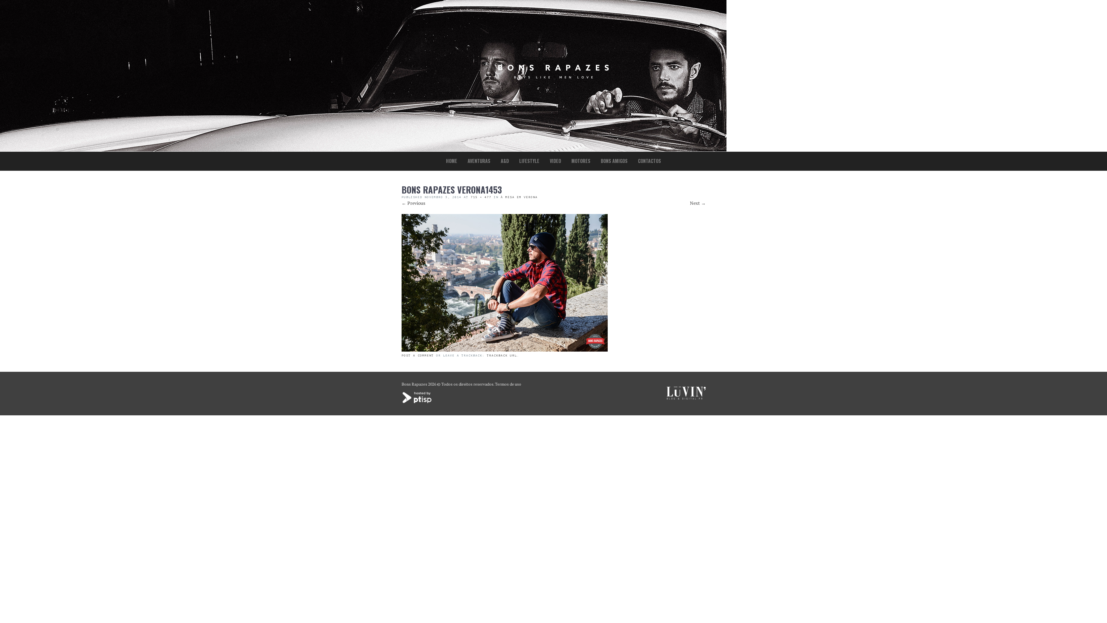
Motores (580, 160)
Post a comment (418, 355)
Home (451, 160)
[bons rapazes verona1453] (505, 350)
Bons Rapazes (414, 384)
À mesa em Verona (519, 197)
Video (555, 160)
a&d (505, 160)
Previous (413, 203)
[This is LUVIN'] (686, 398)
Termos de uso (508, 384)
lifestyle (529, 160)
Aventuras (479, 160)
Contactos (649, 160)
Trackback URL (502, 355)
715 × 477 (481, 197)
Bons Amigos (614, 160)
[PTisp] (417, 402)
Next (698, 203)
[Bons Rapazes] (553, 77)
